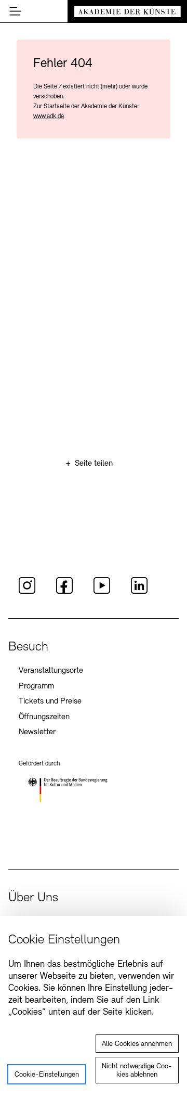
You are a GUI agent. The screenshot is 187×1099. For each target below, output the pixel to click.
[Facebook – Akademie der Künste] (64, 592)
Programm (36, 686)
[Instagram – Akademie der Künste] (27, 592)
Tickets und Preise (50, 701)
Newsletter (37, 732)
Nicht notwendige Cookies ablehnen (137, 1071)
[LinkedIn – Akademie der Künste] (139, 592)
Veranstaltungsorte (51, 671)
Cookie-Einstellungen (47, 1075)
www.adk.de (48, 116)
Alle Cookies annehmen (137, 1044)
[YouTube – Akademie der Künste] (102, 592)
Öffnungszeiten (44, 717)
